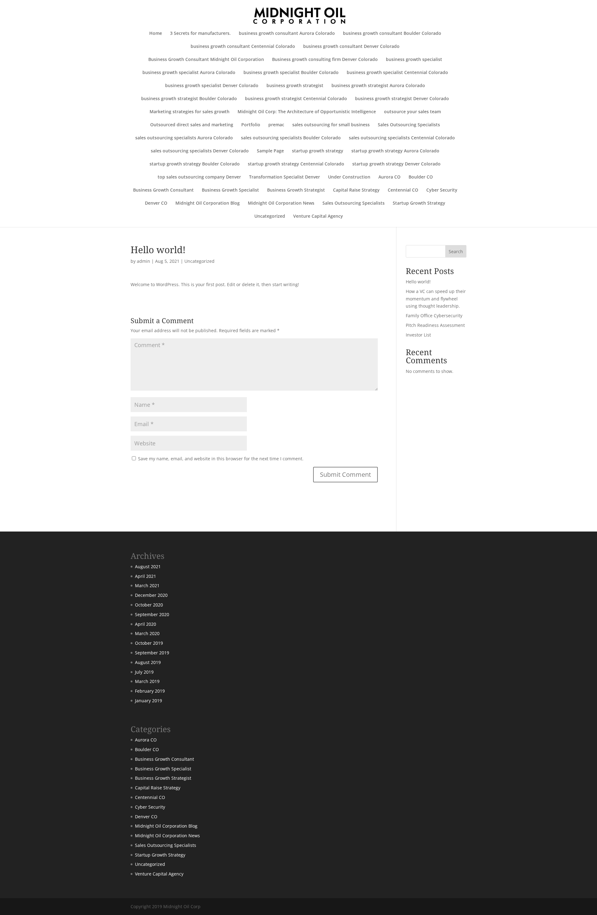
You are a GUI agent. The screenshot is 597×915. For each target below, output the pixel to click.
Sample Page (270, 151)
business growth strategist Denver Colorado (402, 98)
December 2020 (151, 595)
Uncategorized (269, 216)
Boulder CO (421, 177)
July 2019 (144, 672)
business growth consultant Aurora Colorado (287, 33)
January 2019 (148, 701)
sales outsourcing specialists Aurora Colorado (184, 138)
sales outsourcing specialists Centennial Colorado (402, 138)
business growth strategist (294, 85)
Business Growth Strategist (296, 190)
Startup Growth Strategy (419, 203)
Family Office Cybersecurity (434, 315)
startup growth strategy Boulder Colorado (195, 164)
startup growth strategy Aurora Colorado (395, 151)
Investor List (418, 335)
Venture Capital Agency (318, 216)
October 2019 (149, 643)
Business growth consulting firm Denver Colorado (325, 59)
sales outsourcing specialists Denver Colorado (200, 151)
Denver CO (156, 203)
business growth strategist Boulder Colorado (189, 98)
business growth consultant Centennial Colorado (243, 46)
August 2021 (148, 566)
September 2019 (152, 653)
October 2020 (149, 605)
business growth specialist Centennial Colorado (397, 72)
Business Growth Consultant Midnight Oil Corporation (206, 59)
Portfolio (250, 125)
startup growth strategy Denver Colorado (396, 164)
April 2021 (145, 576)
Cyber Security (441, 190)
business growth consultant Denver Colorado (351, 46)
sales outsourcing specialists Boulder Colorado (291, 138)
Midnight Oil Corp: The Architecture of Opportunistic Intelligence (307, 111)
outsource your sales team (412, 111)
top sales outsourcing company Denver (199, 177)
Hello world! (418, 282)
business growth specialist (414, 59)
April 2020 (145, 624)
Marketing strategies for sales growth (189, 111)
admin (143, 261)
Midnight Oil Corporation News (281, 203)
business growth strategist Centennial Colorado (296, 98)
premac (276, 125)
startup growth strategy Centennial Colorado (296, 164)
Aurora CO (389, 177)
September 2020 (152, 614)
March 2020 (147, 633)
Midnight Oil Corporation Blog (207, 203)
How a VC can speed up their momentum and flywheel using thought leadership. (436, 298)
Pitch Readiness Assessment (435, 325)
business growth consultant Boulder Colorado (392, 33)
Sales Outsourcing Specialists (409, 125)
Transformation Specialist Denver (284, 177)
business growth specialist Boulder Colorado (291, 72)
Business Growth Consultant (163, 190)
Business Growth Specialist (230, 190)
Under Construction (349, 177)
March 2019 (147, 681)
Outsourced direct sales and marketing (191, 125)
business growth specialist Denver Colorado (211, 85)
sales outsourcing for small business (331, 125)
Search (456, 251)
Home (155, 33)
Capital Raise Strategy (356, 190)
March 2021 (147, 585)
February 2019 (150, 691)
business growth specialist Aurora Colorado (188, 72)
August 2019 (148, 662)
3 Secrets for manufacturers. (200, 33)
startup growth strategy (317, 151)
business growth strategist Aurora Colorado (378, 85)
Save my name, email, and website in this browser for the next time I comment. (220, 459)
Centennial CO (403, 190)
